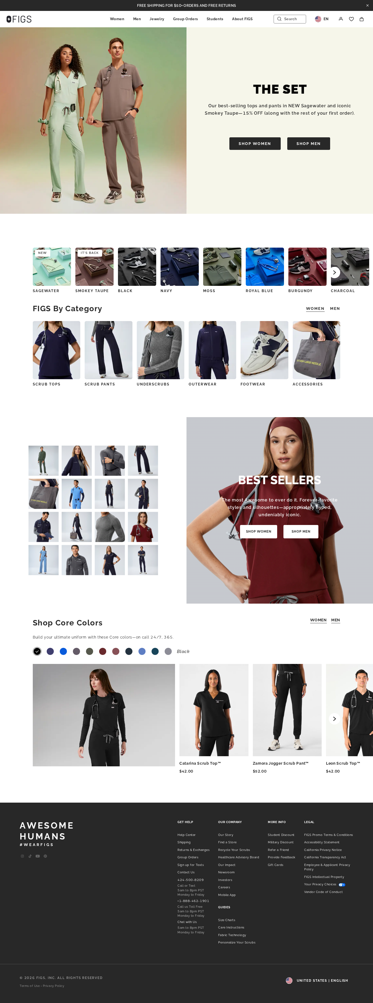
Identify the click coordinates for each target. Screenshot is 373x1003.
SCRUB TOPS (47, 384)
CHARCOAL (343, 291)
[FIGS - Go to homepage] (19, 19)
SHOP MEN (309, 143)
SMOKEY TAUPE (92, 291)
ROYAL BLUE (259, 291)
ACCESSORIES (308, 384)
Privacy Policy (53, 986)
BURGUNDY (300, 291)
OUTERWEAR (203, 384)
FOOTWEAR (253, 384)
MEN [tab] (335, 308)
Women (117, 19)
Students (215, 19)
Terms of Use (30, 986)
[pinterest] (45, 856)
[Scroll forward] (334, 272)
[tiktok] (30, 856)
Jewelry (157, 19)
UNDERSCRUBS (153, 384)
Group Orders (185, 19)
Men (137, 19)
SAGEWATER (46, 291)
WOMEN (318, 620)
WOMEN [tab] (315, 308)
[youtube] (37, 856)
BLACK (125, 291)
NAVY (167, 291)
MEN (335, 620)
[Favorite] (351, 19)
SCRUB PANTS (100, 384)
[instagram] (22, 856)
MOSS (209, 291)
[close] (367, 5)
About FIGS (242, 19)
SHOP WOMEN (255, 143)
